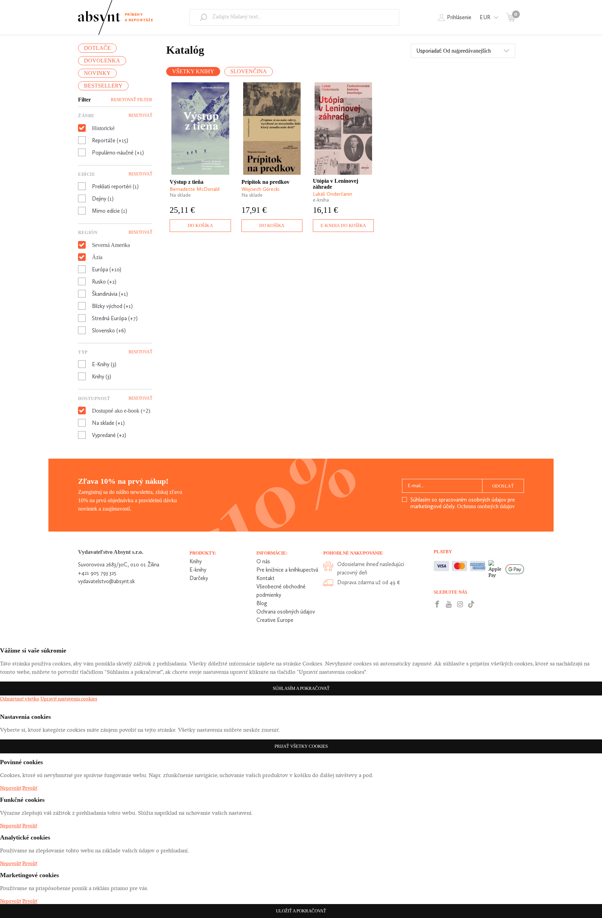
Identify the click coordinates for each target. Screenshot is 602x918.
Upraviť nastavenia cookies (68, 698)
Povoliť (29, 788)
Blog (261, 603)
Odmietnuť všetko (19, 698)
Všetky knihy (193, 71)
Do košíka (200, 225)
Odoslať (503, 486)
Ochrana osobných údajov (486, 506)
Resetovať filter (131, 99)
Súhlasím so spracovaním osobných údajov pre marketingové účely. (462, 503)
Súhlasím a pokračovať (301, 688)
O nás (263, 561)
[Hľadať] (203, 17)
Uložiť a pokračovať (301, 910)
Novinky (97, 73)
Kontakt (265, 578)
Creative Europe (274, 620)
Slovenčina (248, 71)
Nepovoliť (10, 788)
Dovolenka (102, 60)
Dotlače (97, 48)
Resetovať (140, 115)
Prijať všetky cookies (301, 746)
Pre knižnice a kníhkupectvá (287, 569)
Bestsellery (103, 86)
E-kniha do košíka (343, 225)
